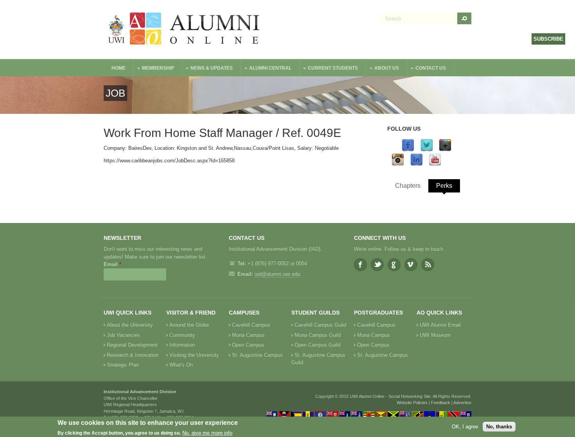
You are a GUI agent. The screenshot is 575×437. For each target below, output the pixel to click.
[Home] (184, 29)
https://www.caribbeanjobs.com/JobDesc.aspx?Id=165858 (169, 161)
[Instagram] (398, 164)
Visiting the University (194, 355)
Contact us (427, 69)
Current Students (329, 69)
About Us (383, 69)
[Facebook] (408, 150)
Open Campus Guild (317, 345)
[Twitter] (426, 150)
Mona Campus (248, 335)
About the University (130, 325)
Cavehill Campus (251, 325)
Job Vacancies (123, 335)
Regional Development (132, 345)
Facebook (360, 264)
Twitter (377, 264)
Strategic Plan (123, 365)
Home (118, 68)
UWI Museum (435, 335)
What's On (181, 365)
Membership (154, 69)
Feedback (440, 402)
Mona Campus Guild (318, 335)
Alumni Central (266, 69)
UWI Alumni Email (440, 325)
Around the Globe (189, 325)
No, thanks (499, 427)
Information (182, 345)
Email (112, 264)
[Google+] (445, 150)
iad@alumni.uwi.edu (277, 274)
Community (182, 335)
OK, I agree (465, 427)
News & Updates (208, 69)
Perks (444, 185)
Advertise (462, 402)
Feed (427, 264)
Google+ (394, 264)
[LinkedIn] (416, 164)
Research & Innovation (132, 355)
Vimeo (410, 264)
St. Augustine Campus (257, 355)
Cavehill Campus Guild (320, 325)
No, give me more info (207, 433)
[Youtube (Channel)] (435, 164)
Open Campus (248, 345)
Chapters (407, 185)
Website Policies (412, 402)
